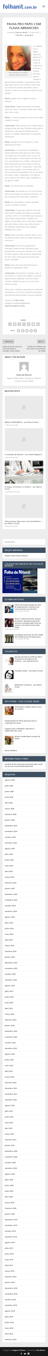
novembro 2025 (11, 831)
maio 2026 (9, 797)
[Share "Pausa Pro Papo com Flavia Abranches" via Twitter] (14, 324)
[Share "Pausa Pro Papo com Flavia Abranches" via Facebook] (10, 324)
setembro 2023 (11, 980)
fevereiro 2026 (10, 814)
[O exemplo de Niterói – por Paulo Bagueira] (24, 439)
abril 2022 (9, 1071)
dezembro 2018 (11, 1288)
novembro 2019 (11, 1225)
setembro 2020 (11, 1168)
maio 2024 (9, 934)
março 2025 (9, 877)
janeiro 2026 (10, 820)
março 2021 (9, 1134)
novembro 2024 (11, 900)
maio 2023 (9, 1003)
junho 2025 (9, 860)
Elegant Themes (19, 1350)
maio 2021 (9, 1122)
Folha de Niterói (21, 32)
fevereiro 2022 (10, 1082)
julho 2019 (9, 1248)
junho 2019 (9, 1254)
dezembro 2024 (11, 894)
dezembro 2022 (11, 1031)
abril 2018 (9, 1334)
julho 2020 (9, 1180)
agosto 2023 (10, 985)
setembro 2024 (11, 911)
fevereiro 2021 (10, 1140)
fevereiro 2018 (10, 1339)
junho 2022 (9, 1060)
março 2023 (9, 1014)
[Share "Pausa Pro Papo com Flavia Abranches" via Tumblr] (19, 324)
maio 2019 (9, 1260)
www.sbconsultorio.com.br (15, 306)
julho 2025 (9, 854)
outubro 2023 (10, 974)
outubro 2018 (10, 1299)
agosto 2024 (10, 917)
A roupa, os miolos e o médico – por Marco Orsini (23, 488)
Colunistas (19, 35)
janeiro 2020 (10, 1214)
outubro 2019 (10, 1231)
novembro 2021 (11, 1094)
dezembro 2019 (11, 1219)
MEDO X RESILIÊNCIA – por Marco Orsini (22, 422)
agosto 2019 (10, 1242)
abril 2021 (9, 1128)
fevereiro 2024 (10, 951)
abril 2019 (9, 1265)
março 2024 (9, 945)
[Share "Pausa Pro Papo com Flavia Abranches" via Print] (38, 324)
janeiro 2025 (10, 888)
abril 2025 (9, 871)
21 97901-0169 (18, 300)
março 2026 (9, 808)
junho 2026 (9, 791)
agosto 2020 (10, 1174)
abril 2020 (9, 1197)
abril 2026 (9, 803)
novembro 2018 (11, 1294)
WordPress (41, 1350)
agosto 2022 (10, 1054)
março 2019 (9, 1271)
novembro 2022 (11, 1037)
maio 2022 (9, 1065)
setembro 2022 (11, 1048)
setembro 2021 (11, 1100)
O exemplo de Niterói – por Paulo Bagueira (23, 454)
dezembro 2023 (11, 963)
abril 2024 (9, 940)
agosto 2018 (10, 1311)
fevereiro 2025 (10, 883)
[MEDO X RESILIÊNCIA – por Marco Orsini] (24, 407)
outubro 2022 (10, 1043)
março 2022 (9, 1077)
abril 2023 (9, 1008)
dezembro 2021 (11, 1088)
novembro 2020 (11, 1157)
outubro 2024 (10, 906)
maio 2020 (9, 1191)
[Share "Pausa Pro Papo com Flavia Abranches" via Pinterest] (24, 324)
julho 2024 (9, 923)
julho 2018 (9, 1317)
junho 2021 (9, 1117)
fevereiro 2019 (10, 1277)
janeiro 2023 (10, 1025)
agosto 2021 (10, 1105)
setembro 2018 (11, 1305)
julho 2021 (9, 1111)
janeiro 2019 (10, 1282)
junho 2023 (9, 997)
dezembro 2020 (11, 1151)
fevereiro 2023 (10, 1020)
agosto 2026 (10, 780)
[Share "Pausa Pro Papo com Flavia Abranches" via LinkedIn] (28, 324)
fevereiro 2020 (10, 1208)
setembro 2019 (11, 1237)
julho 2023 (9, 991)
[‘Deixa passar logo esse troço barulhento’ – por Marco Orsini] (24, 506)
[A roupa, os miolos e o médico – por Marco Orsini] (24, 472)
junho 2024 (9, 928)
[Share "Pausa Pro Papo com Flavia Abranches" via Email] (33, 324)
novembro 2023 (11, 968)
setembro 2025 (11, 843)
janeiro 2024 (10, 957)
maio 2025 (9, 866)
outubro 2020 (10, 1162)
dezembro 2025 (11, 826)
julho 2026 (9, 786)
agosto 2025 (10, 848)
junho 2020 (9, 1185)
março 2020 (9, 1202)
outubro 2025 (10, 837)
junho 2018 (9, 1322)
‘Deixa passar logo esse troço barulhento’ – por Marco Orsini (24, 522)
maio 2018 (9, 1328)
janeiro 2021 (10, 1145)
